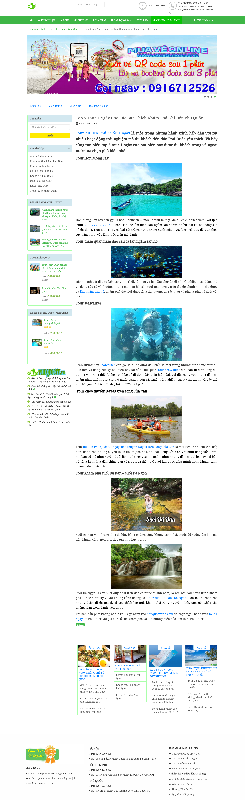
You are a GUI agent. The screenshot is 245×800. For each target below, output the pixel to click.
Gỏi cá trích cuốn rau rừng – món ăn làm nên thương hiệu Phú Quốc (93, 688)
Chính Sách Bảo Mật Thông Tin (189, 779)
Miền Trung (55, 105)
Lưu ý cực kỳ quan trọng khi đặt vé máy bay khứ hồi (164, 673)
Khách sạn (47, 20)
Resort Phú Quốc (39, 185)
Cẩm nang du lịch (168, 20)
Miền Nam (75, 105)
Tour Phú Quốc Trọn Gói (186, 753)
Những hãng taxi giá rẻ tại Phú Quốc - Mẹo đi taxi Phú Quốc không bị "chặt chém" (55, 214)
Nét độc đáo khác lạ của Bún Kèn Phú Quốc (93, 710)
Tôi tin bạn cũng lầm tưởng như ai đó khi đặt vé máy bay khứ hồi (165, 685)
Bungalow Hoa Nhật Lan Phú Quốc (128, 667)
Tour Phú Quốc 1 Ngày (185, 758)
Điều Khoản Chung (182, 784)
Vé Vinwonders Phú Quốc (186, 768)
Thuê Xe (82, 20)
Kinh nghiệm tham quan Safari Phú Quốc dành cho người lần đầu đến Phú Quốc (55, 244)
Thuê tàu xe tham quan (43, 190)
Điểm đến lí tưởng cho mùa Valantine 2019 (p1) (165, 710)
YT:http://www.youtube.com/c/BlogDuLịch (52, 778)
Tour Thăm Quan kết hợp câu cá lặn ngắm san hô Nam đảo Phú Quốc (55, 268)
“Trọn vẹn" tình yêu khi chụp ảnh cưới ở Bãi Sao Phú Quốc (201, 671)
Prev (33, 68)
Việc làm (142, 20)
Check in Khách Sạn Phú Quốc (47, 161)
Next (212, 68)
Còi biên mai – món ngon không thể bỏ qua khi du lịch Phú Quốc (91, 674)
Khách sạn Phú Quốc (41, 175)
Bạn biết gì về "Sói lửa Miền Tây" (200, 709)
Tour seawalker (169, 370)
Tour (65, 20)
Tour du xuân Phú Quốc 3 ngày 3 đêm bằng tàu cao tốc (201, 684)
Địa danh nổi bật (98, 105)
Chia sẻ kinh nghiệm (41, 166)
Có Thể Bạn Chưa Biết (42, 170)
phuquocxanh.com (160, 614)
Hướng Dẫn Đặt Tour (184, 789)
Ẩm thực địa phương (41, 156)
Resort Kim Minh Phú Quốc (128, 676)
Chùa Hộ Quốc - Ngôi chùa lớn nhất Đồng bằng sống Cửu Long (163, 699)
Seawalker (107, 365)
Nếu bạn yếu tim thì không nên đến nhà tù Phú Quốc (200, 697)
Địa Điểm (100, 20)
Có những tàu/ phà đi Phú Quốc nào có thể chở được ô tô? (55, 229)
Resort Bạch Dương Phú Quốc (52, 322)
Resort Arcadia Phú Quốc (127, 696)
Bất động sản (122, 20)
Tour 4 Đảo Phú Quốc (184, 763)
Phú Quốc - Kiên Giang (67, 29)
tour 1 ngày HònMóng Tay (99, 225)
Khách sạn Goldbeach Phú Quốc (128, 686)
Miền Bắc (35, 105)
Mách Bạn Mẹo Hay (41, 180)
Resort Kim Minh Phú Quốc (52, 342)
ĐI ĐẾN (50, 135)
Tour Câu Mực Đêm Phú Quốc (54, 290)
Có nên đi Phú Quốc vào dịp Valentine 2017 (93, 700)
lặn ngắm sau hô (92, 291)
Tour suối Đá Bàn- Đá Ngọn (167, 598)
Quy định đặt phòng (183, 794)
